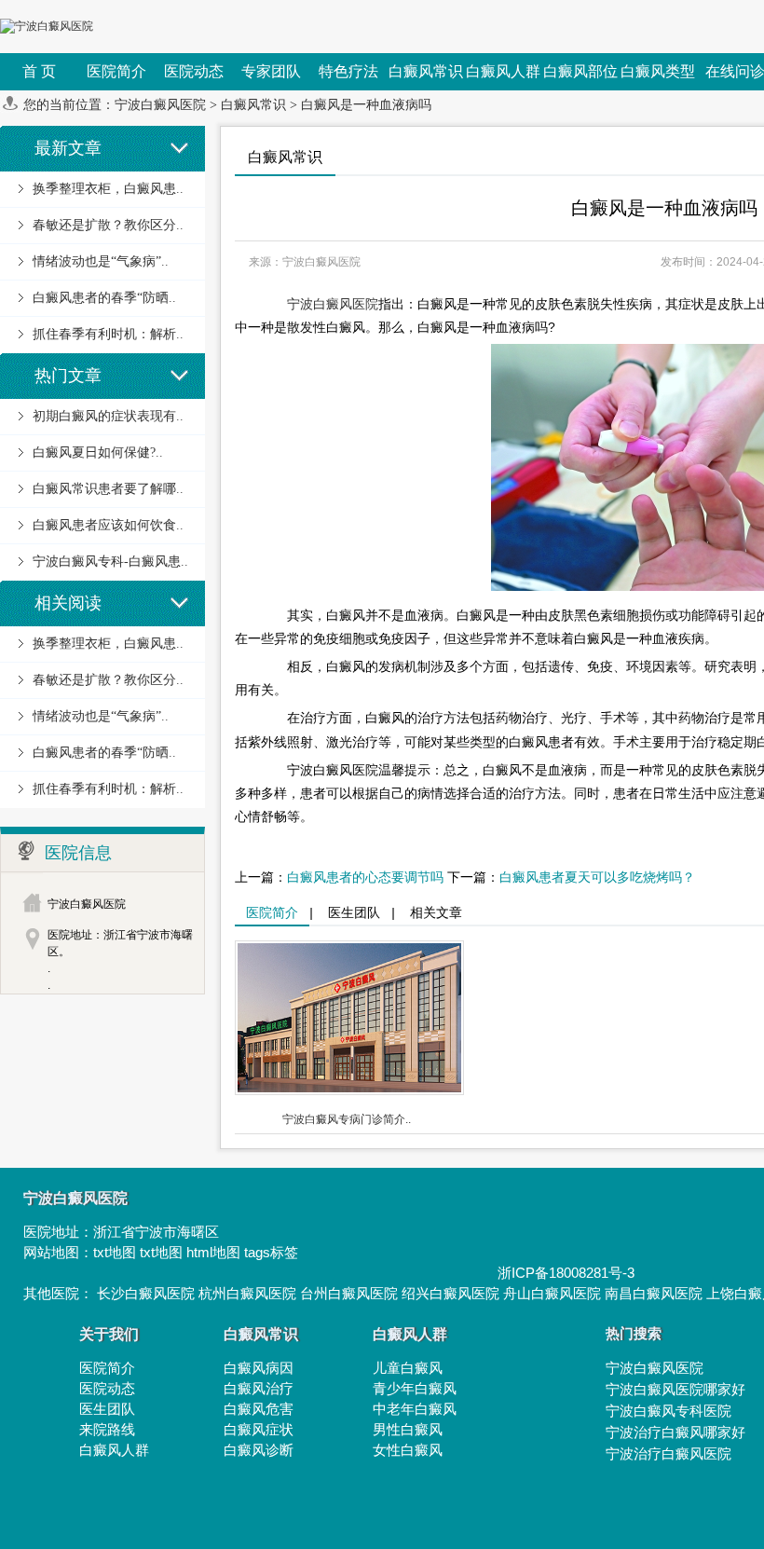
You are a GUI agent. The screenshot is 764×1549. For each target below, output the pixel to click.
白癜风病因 (258, 1368)
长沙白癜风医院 (146, 1293)
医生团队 (354, 912)
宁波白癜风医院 (160, 105)
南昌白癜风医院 (654, 1293)
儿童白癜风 (408, 1368)
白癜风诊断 (258, 1450)
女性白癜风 (408, 1450)
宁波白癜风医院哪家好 (675, 1389)
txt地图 (114, 1252)
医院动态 (107, 1388)
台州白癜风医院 (349, 1293)
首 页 (39, 71)
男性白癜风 (408, 1429)
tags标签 (271, 1252)
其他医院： (60, 1293)
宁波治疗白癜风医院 (668, 1453)
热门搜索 (634, 1333)
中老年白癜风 (415, 1409)
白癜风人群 (114, 1450)
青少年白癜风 (415, 1388)
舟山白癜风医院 (552, 1293)
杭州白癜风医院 (247, 1293)
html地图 (213, 1252)
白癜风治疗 (258, 1388)
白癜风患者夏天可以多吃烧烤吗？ (597, 877)
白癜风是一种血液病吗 (366, 105)
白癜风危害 (258, 1409)
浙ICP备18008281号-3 (566, 1273)
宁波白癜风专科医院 (668, 1411)
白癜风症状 (258, 1429)
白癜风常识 (253, 105)
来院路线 (107, 1429)
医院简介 (272, 912)
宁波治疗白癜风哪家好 (675, 1432)
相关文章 (436, 912)
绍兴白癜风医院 (450, 1293)
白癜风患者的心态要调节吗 (365, 877)
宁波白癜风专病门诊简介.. (346, 1119)
